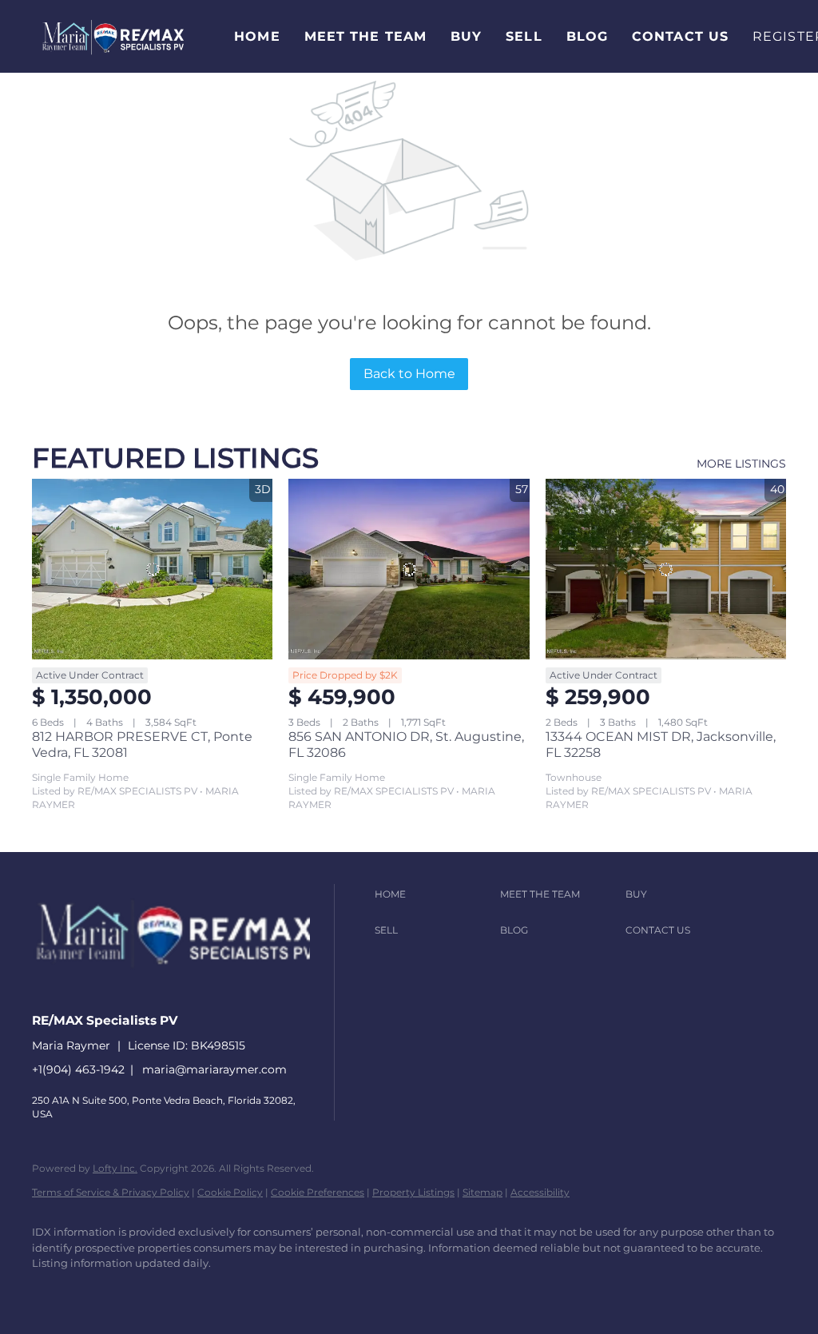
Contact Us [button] (680, 36)
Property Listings (413, 1192)
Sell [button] (524, 36)
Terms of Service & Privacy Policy (110, 1192)
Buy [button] (466, 36)
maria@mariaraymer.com (214, 1069)
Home (257, 36)
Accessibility (540, 1192)
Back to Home (409, 373)
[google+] (283, 1291)
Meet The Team (365, 36)
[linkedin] (97, 1291)
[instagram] (190, 1291)
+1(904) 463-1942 (78, 1069)
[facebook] (51, 1291)
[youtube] (236, 1291)
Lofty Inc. (115, 1168)
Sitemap (482, 1192)
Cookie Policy (230, 1192)
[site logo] (187, 992)
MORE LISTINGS (741, 463)
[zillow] (144, 1291)
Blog (587, 36)
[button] (113, 36)
